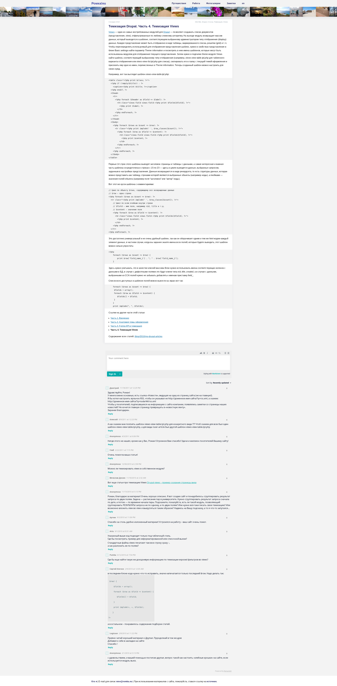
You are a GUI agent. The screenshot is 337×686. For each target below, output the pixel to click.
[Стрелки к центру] (322, 12)
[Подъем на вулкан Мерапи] (59, 12)
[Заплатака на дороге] (6, 12)
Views (225, 22)
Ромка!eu (98, 3)
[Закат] (111, 12)
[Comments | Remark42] (168, 512)
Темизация (218, 22)
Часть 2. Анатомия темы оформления (129, 322)
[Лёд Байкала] (98, 12)
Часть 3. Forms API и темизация (126, 326)
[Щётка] (125, 12)
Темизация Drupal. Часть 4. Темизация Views (144, 26)
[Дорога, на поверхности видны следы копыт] (164, 12)
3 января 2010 (114, 22)
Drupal (204, 22)
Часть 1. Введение (120, 318)
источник (211, 681)
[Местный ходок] (151, 12)
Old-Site (198, 22)
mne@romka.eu (124, 681)
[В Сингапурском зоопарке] (217, 12)
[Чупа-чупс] (32, 12)
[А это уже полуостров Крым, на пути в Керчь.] (230, 12)
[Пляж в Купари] (283, 12)
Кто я (94, 681)
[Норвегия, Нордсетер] (256, 12)
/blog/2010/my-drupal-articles (148, 336)
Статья (210, 22)
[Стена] (309, 12)
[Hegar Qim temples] (177, 12)
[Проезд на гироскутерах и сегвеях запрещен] (138, 12)
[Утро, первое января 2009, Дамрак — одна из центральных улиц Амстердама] (296, 12)
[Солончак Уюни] (85, 12)
